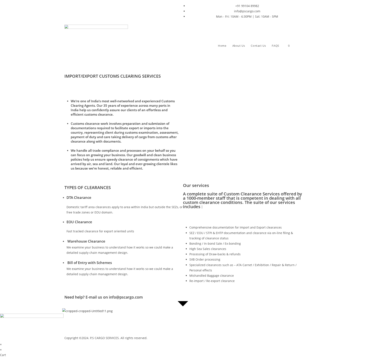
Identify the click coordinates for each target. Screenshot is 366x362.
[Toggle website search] (298, 46)
